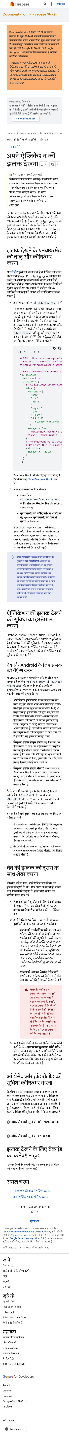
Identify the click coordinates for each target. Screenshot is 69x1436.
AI (61, 133)
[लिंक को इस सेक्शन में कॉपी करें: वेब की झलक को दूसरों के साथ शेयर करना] (41, 875)
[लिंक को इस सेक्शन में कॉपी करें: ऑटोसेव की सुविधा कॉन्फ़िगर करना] (10, 1126)
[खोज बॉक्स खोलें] (45, 4)
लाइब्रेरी (6, 1281)
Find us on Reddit (12, 1306)
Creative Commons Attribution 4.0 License (24, 1231)
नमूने (5, 1276)
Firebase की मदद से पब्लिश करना (31, 1191)
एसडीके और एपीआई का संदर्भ (15, 1270)
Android (7, 1385)
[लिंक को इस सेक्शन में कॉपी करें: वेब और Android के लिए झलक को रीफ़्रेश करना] (37, 671)
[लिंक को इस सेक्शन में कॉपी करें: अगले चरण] (32, 1182)
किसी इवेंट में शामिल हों (12, 1322)
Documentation (15, 14)
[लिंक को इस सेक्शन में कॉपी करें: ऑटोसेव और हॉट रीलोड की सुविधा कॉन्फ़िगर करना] (55, 1083)
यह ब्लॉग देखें (8, 1301)
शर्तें (4, 1420)
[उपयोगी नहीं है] (46, 139)
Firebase (11, 133)
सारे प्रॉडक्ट (7, 1406)
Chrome (7, 1390)
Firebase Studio (45, 14)
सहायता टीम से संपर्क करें (13, 1337)
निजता (11, 1420)
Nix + (40, 479)
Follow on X (9, 1312)
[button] (34, 1124)
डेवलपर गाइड (8, 1265)
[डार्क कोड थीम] (54, 348)
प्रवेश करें (61, 4)
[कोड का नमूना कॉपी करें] (59, 348)
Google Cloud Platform (15, 1401)
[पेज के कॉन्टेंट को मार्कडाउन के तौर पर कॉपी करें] (53, 164)
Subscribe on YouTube (14, 1317)
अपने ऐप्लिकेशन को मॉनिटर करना (30, 1197)
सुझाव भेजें (15, 146)
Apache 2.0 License (20, 1235)
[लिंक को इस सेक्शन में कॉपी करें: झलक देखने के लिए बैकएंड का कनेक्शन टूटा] (44, 1156)
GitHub (6, 1286)
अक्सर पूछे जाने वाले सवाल (14, 1363)
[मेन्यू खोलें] (5, 4)
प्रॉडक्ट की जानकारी (11, 1353)
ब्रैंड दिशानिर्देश (8, 1358)
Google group (10, 1347)
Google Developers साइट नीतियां (24, 1238)
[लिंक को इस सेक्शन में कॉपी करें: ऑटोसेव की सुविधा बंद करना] (53, 1136)
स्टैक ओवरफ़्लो (9, 1342)
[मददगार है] (41, 139)
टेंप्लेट (15, 272)
